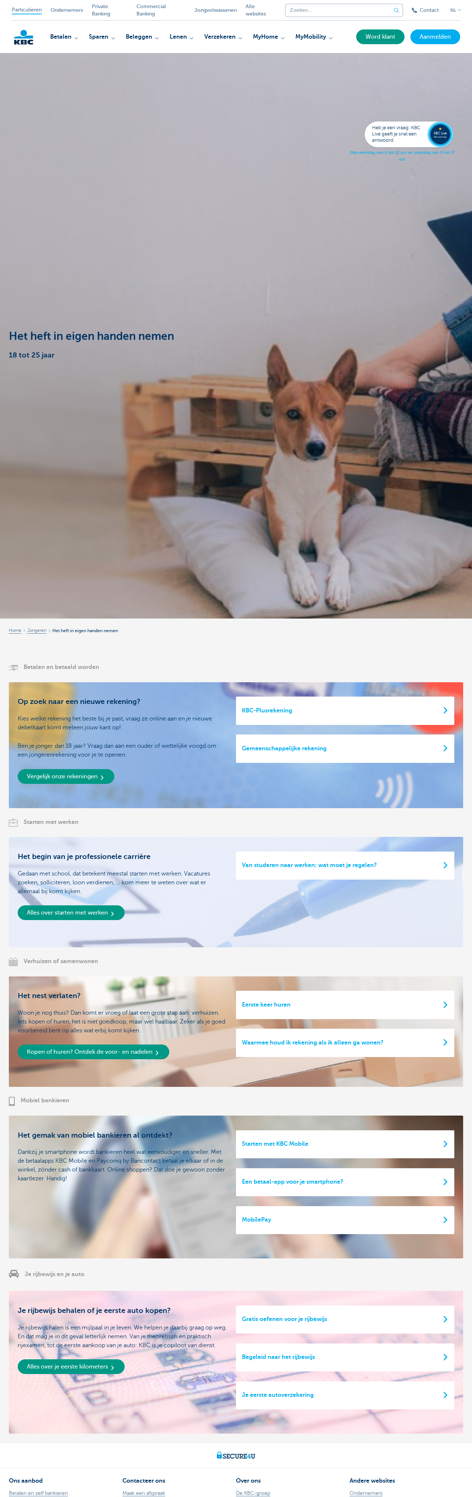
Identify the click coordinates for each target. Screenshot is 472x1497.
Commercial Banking (151, 10)
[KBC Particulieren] (23, 37)
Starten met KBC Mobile (275, 1144)
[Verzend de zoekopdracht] (396, 10)
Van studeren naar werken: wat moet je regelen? (309, 865)
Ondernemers (67, 10)
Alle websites (256, 10)
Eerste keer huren (266, 1004)
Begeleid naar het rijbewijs (278, 1357)
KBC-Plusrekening (267, 710)
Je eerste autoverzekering (278, 1395)
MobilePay (256, 1219)
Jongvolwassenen (215, 10)
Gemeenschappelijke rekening (284, 748)
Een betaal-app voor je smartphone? (292, 1182)
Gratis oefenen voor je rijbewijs (284, 1319)
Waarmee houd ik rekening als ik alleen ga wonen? (313, 1042)
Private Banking (101, 10)
